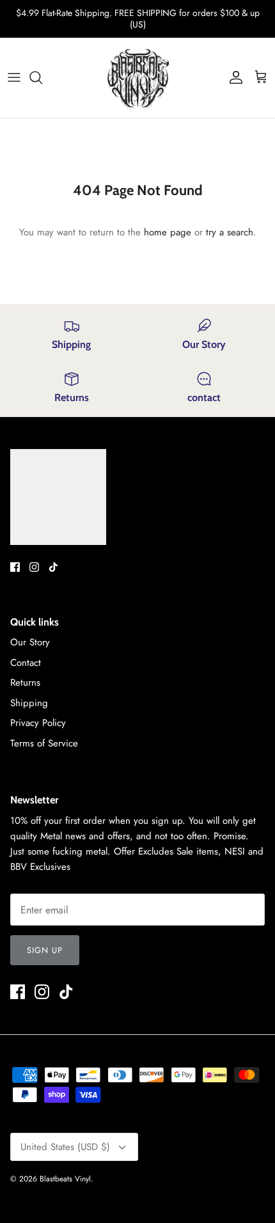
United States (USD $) (65, 1147)
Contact (25, 663)
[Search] (42, 77)
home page (167, 232)
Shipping (29, 703)
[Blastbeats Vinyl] (137, 77)
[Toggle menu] (14, 77)
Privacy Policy (38, 723)
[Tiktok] (53, 567)
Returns (25, 682)
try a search (229, 232)
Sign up (45, 950)
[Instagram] (34, 567)
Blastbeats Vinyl (65, 1179)
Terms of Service (44, 743)
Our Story (30, 642)
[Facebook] (15, 567)
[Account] (233, 77)
